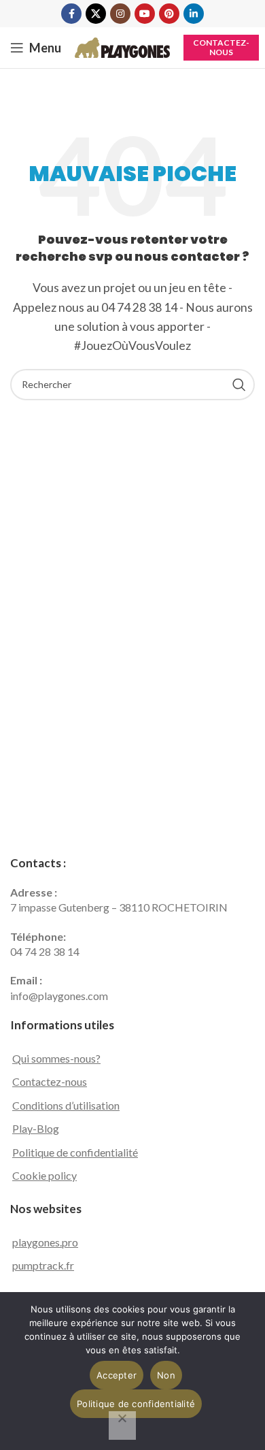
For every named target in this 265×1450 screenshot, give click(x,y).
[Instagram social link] (120, 13)
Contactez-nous (221, 47)
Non (166, 1375)
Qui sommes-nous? (56, 1058)
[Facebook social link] (71, 13)
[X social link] (96, 13)
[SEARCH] (239, 384)
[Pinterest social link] (169, 13)
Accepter (116, 1375)
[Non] (122, 1425)
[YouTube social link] (145, 13)
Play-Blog (35, 1128)
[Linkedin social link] (193, 13)
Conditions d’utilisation (66, 1105)
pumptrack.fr (43, 1265)
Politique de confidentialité (75, 1152)
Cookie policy (44, 1175)
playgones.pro (45, 1242)
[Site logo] (122, 45)
